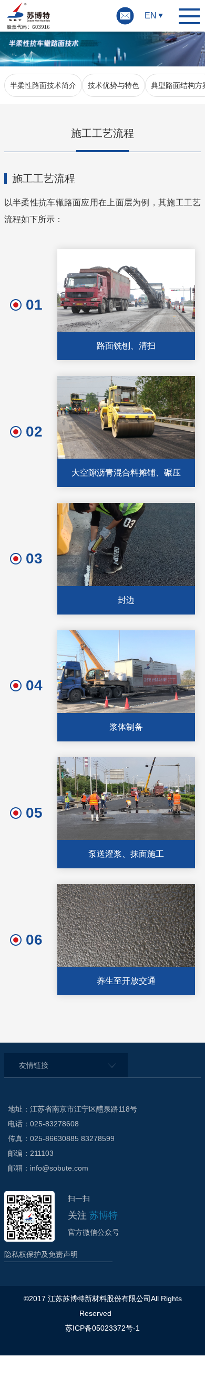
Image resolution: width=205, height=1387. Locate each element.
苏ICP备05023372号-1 (102, 1328)
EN (151, 15)
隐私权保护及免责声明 (41, 1254)
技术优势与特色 (113, 85)
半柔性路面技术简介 (43, 85)
